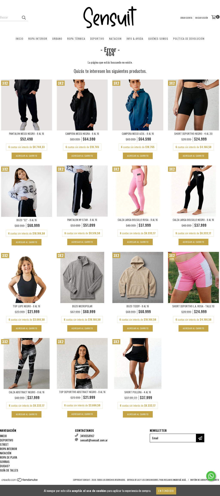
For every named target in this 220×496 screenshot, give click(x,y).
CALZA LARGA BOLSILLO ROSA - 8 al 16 (138, 220)
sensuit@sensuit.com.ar (94, 440)
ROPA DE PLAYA (8, 457)
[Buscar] (23, 17)
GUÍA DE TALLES (9, 470)
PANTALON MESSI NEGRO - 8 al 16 (26, 133)
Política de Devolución (189, 38)
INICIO (19, 38)
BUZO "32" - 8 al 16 (27, 220)
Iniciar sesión (201, 17)
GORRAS (4, 461)
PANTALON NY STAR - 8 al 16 (82, 220)
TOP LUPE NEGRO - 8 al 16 (26, 306)
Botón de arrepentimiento (204, 479)
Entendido (166, 491)
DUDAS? (5, 466)
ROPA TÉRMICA (76, 38)
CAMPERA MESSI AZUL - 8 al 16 (138, 133)
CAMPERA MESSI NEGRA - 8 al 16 (82, 133)
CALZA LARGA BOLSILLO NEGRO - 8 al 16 (193, 220)
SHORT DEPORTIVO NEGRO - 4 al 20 (193, 133)
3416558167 (87, 435)
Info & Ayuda (135, 38)
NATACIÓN (5, 453)
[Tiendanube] (20, 480)
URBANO (57, 38)
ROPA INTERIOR (37, 38)
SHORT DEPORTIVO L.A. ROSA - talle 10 (193, 306)
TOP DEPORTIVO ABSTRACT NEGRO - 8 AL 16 (82, 392)
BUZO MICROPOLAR (82, 306)
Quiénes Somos (158, 38)
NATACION (115, 38)
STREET (4, 444)
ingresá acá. (179, 479)
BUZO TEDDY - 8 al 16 (138, 306)
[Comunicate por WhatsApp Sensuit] (211, 476)
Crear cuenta (186, 17)
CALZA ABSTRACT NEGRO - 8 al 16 (26, 392)
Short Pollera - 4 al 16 (137, 392)
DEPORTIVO (97, 38)
